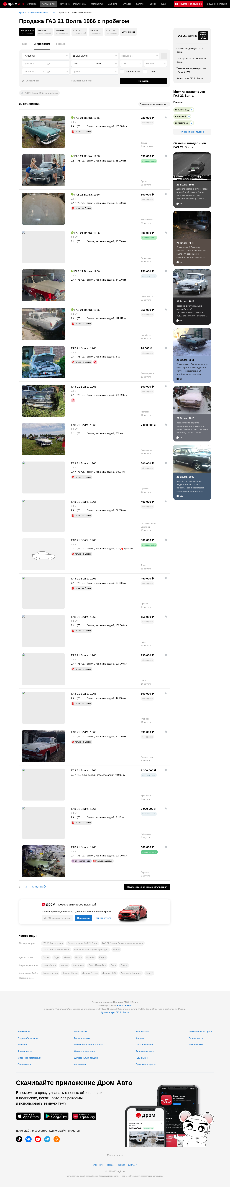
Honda (78, 957)
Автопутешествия (145, 1051)
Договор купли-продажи (86, 1058)
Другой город (128, 32)
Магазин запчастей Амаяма (88, 1044)
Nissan (67, 957)
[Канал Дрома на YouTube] (38, 1139)
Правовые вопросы (146, 1064)
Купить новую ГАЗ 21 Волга (115, 1012)
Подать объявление (28, 1038)
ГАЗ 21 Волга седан (53, 943)
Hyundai (90, 957)
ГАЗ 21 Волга (186, 35)
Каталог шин (142, 1031)
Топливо (150, 63)
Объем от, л (30, 71)
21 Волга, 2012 (185, 301)
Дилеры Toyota (50, 973)
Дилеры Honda (70, 973)
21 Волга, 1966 (185, 184)
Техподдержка (196, 1044)
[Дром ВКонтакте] (28, 1139)
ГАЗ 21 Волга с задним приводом (91, 949)
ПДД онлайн (142, 1058)
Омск (113, 965)
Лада (56, 957)
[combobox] (45, 56)
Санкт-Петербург (97, 965)
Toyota (46, 957)
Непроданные (132, 71)
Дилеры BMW (109, 973)
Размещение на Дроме (200, 1031)
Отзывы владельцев (84, 1051)
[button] (116, 949)
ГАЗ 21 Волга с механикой (56, 949)
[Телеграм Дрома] (47, 1139)
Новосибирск (49, 965)
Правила (121, 1165)
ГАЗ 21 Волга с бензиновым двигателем (122, 943)
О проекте (98, 1165)
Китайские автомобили (29, 1058)
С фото (152, 71)
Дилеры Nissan (90, 973)
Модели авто (113, 1155)
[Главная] (13, 4)
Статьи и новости (144, 1044)
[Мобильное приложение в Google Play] (56, 1116)
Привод (76, 71)
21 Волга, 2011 (185, 360)
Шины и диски (25, 1051)
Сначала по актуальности (153, 104)
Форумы (140, 1038)
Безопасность (196, 1038)
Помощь (110, 1165)
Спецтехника (24, 1064)
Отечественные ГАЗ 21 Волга (82, 943)
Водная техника (82, 1038)
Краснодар (78, 965)
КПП (123, 63)
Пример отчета (103, 918)
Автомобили (48, 4)
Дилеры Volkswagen (131, 973)
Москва (32, 4)
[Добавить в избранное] (166, 117)
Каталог (140, 4)
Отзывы (127, 4)
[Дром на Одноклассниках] (57, 1139)
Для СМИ (132, 1165)
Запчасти (113, 4)
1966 (75, 63)
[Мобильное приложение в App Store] (28, 1116)
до (48, 71)
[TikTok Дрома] (19, 1139)
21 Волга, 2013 (185, 243)
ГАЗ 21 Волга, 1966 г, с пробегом (41, 93)
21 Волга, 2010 (185, 418)
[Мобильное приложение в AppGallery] (84, 1116)
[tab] (24, 45)
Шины (153, 4)
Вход (217, 4)
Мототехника (80, 1031)
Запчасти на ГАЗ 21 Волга (189, 78)
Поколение (127, 56)
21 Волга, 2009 (185, 476)
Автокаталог (80, 1064)
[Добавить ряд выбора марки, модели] (164, 56)
